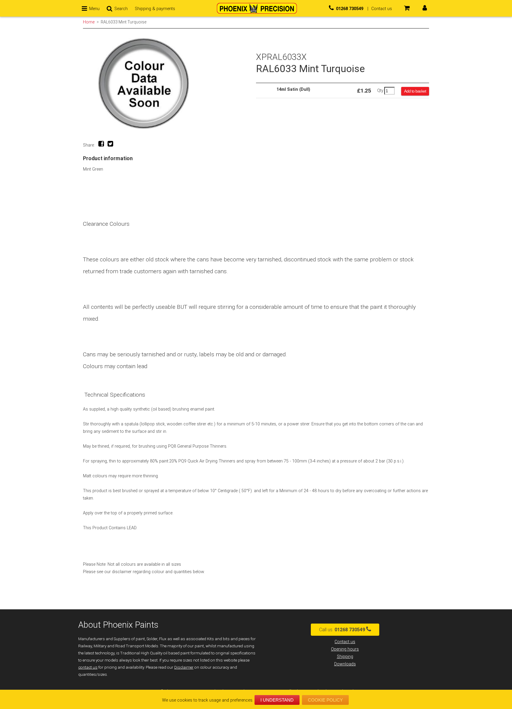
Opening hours (345, 649)
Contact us (345, 641)
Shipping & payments (155, 8)
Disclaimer (183, 667)
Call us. (342, 629)
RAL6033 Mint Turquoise (123, 22)
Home (89, 22)
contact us (87, 667)
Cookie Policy (325, 699)
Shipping (345, 656)
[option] (169, 83)
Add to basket (415, 91)
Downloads (345, 664)
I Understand (277, 699)
